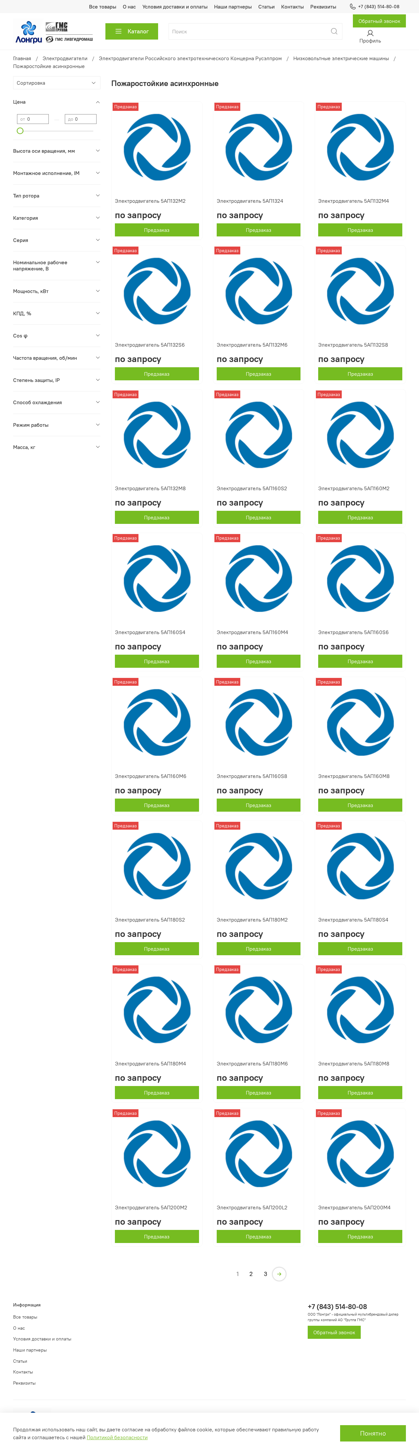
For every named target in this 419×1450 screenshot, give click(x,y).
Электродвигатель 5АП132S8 (353, 344)
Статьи (266, 6)
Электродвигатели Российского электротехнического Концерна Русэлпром (190, 58)
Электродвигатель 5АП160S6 (353, 632)
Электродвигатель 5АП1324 (250, 201)
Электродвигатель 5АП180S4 (353, 919)
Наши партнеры (233, 6)
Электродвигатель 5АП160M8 (354, 776)
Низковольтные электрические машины (341, 58)
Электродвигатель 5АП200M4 (354, 1207)
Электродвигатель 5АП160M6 (151, 776)
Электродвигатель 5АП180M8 (353, 1063)
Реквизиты (323, 6)
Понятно (373, 1433)
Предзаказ (157, 230)
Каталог (138, 31)
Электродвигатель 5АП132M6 (252, 344)
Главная (22, 58)
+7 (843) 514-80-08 (378, 6)
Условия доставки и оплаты (175, 6)
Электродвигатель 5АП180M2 (252, 919)
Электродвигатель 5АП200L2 (252, 1207)
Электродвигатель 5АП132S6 (150, 344)
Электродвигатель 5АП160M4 (252, 632)
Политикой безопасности (117, 1437)
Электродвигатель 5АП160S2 (252, 488)
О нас (129, 6)
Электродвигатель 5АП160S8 (252, 776)
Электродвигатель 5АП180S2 (150, 919)
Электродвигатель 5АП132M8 (150, 488)
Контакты (292, 6)
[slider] (20, 131)
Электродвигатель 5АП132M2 (150, 201)
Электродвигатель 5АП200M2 (151, 1207)
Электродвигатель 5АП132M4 (353, 201)
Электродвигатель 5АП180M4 (150, 1063)
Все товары (102, 6)
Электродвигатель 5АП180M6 (252, 1063)
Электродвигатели (65, 58)
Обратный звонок (379, 21)
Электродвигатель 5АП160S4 (150, 632)
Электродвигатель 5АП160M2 (354, 488)
